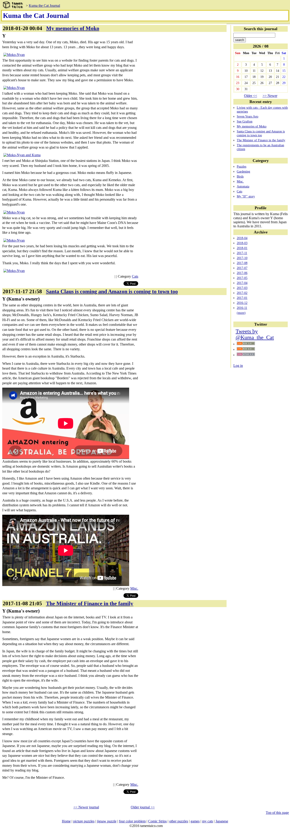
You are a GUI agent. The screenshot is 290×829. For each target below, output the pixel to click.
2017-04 (242, 283)
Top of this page (277, 813)
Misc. (240, 181)
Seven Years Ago (247, 116)
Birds (240, 176)
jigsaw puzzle (106, 821)
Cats (239, 191)
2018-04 (242, 238)
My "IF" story (246, 196)
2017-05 (242, 278)
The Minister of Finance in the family (261, 140)
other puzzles (178, 821)
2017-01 (242, 298)
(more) (241, 313)
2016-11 (242, 308)
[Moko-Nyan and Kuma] (22, 155)
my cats (207, 821)
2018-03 (242, 243)
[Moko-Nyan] (14, 55)
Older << (250, 96)
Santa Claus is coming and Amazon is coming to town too (261, 133)
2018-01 (242, 248)
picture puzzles (83, 821)
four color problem (132, 821)
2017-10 (242, 258)
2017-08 (242, 263)
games (195, 821)
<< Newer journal (86, 807)
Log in (238, 366)
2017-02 (242, 293)
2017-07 (242, 268)
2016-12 (242, 303)
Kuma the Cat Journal (44, 5)
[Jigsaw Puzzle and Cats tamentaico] (12, 5)
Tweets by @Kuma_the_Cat (255, 334)
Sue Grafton (244, 121)
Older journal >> (143, 807)
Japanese (221, 821)
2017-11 (242, 253)
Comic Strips (157, 821)
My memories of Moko (251, 126)
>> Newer (270, 96)
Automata (243, 186)
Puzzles (241, 166)
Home (66, 821)
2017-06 (242, 273)
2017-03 (242, 288)
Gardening (243, 171)
